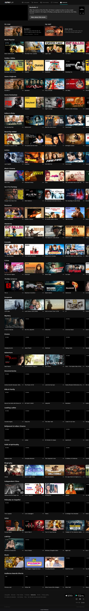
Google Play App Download (80, 596)
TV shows (55, 2)
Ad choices (20, 597)
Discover (36, 2)
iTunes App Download (69, 596)
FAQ (25, 597)
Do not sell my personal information (37, 597)
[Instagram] (77, 599)
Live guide (26, 2)
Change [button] (83, 602)
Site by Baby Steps (81, 606)
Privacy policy (45, 594)
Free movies (46, 2)
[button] (38, 17)
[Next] (84, 46)
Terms (38, 594)
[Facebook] (80, 599)
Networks (64, 2)
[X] (83, 599)
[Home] (9, 2)
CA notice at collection (10, 597)
